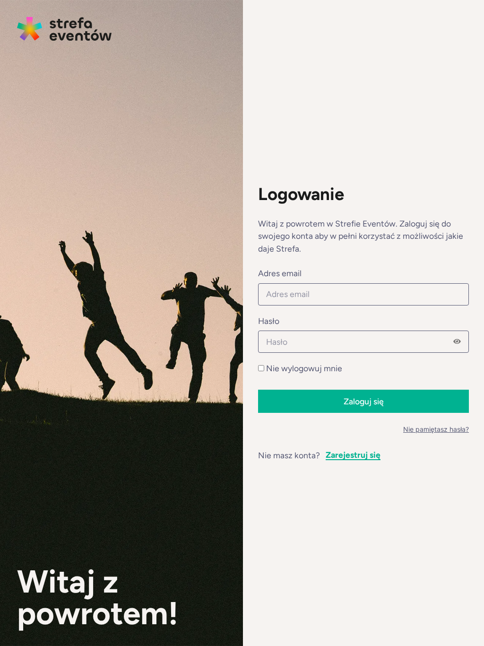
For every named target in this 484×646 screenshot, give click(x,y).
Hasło (268, 321)
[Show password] (457, 341)
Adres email (280, 273)
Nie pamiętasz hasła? (436, 429)
